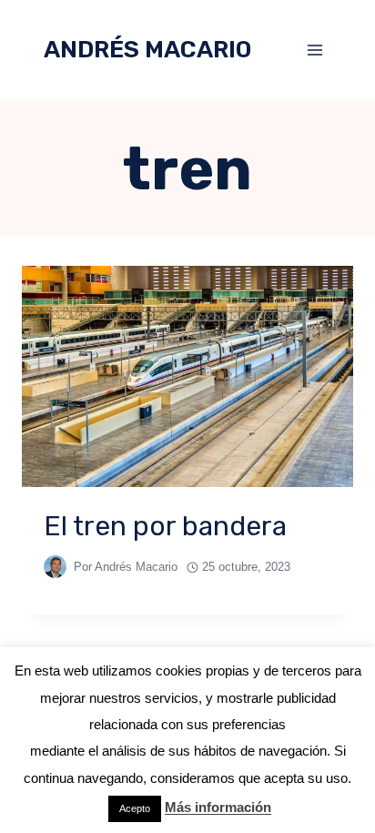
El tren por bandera (165, 526)
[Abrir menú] (314, 50)
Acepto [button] (134, 808)
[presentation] (187, 376)
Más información (218, 807)
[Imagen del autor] (55, 566)
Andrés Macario (136, 567)
